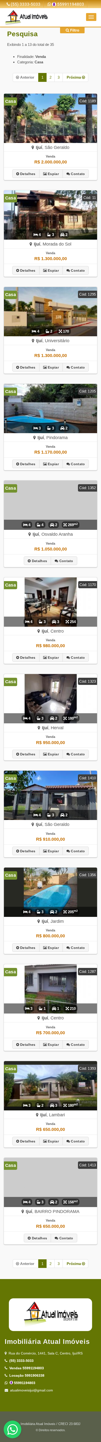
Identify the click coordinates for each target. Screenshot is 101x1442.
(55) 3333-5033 (25, 4)
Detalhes (27, 174)
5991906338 (26, 1375)
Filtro (74, 30)
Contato (77, 174)
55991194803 (70, 4)
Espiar (53, 174)
